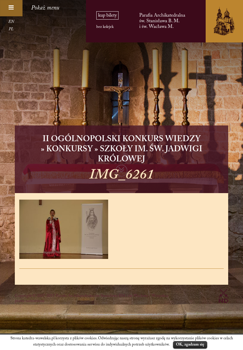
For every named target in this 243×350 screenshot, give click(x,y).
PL (11, 29)
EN (11, 22)
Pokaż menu (45, 8)
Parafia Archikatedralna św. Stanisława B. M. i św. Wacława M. (162, 21)
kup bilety (107, 15)
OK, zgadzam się (190, 344)
